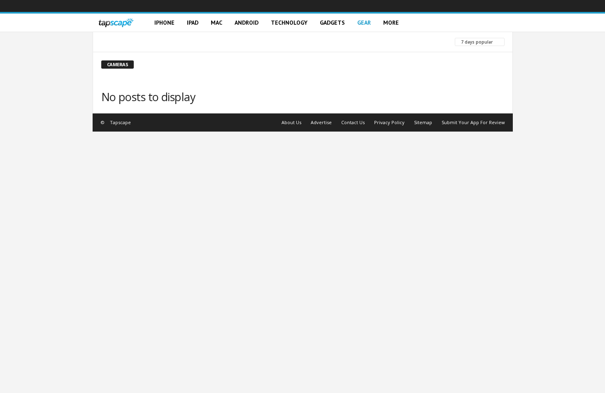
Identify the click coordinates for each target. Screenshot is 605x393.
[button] (500, 23)
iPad (192, 22)
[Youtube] (507, 6)
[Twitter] (494, 6)
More (391, 22)
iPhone (164, 22)
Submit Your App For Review (473, 122)
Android (246, 22)
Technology (289, 22)
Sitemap (423, 122)
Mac (216, 22)
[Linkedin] (470, 6)
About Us (291, 122)
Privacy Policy (389, 122)
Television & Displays (228, 42)
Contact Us (353, 122)
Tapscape (120, 122)
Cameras (113, 42)
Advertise (321, 122)
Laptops (146, 42)
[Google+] (457, 6)
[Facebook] (445, 6)
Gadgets (332, 22)
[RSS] (482, 6)
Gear (364, 22)
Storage (179, 42)
